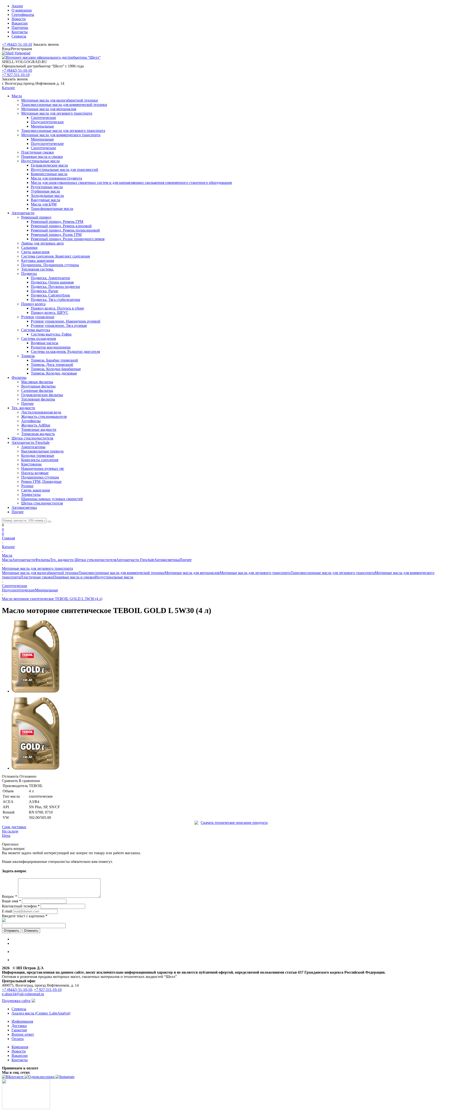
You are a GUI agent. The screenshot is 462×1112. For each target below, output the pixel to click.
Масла (7, 560)
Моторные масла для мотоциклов (192, 573)
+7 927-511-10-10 (16, 75)
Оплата (18, 1039)
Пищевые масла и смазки (74, 577)
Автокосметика (167, 560)
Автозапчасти (23, 560)
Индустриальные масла (114, 577)
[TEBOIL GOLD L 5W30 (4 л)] (35, 691)
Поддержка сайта (16, 1001)
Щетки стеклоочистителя (95, 560)
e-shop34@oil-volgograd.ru (23, 994)
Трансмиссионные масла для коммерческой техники (122, 573)
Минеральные (46, 590)
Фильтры (42, 560)
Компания (20, 1047)
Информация (22, 1021)
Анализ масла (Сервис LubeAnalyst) (41, 1013)
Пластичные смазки (36, 577)
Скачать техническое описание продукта (234, 823)
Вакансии (20, 1056)
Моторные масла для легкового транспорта (255, 573)
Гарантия (19, 1030)
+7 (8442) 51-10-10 (17, 44)
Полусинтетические (18, 590)
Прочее (186, 560)
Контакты (20, 1060)
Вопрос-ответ (23, 1034)
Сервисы (19, 1009)
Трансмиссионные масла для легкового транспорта (333, 573)
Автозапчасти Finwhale (135, 560)
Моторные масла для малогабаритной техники (40, 573)
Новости (19, 1051)
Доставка (19, 1026)
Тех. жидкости (62, 560)
